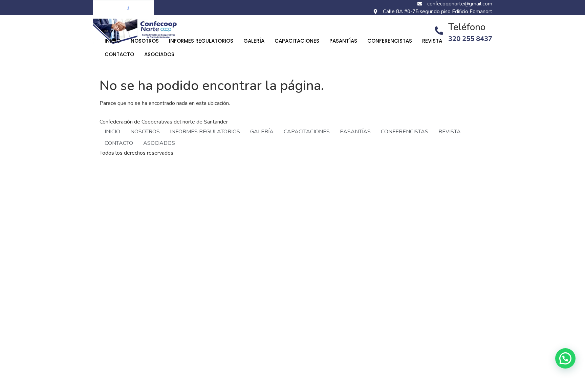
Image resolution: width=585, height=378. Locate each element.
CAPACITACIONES (297, 40)
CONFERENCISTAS (389, 40)
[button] (565, 358)
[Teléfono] (439, 30)
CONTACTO (119, 54)
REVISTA (432, 40)
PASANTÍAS (343, 40)
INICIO (113, 40)
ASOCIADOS (159, 54)
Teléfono (466, 27)
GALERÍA (253, 40)
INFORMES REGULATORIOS (201, 40)
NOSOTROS (145, 40)
